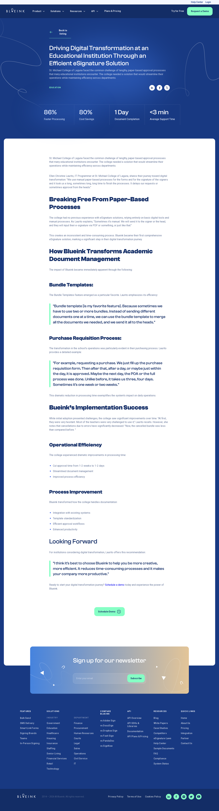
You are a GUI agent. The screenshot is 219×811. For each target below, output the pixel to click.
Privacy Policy (115, 796)
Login (208, 2)
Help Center (197, 2)
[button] (38, 11)
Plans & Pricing (112, 11)
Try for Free (177, 11)
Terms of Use (134, 796)
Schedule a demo (114, 584)
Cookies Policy (153, 796)
